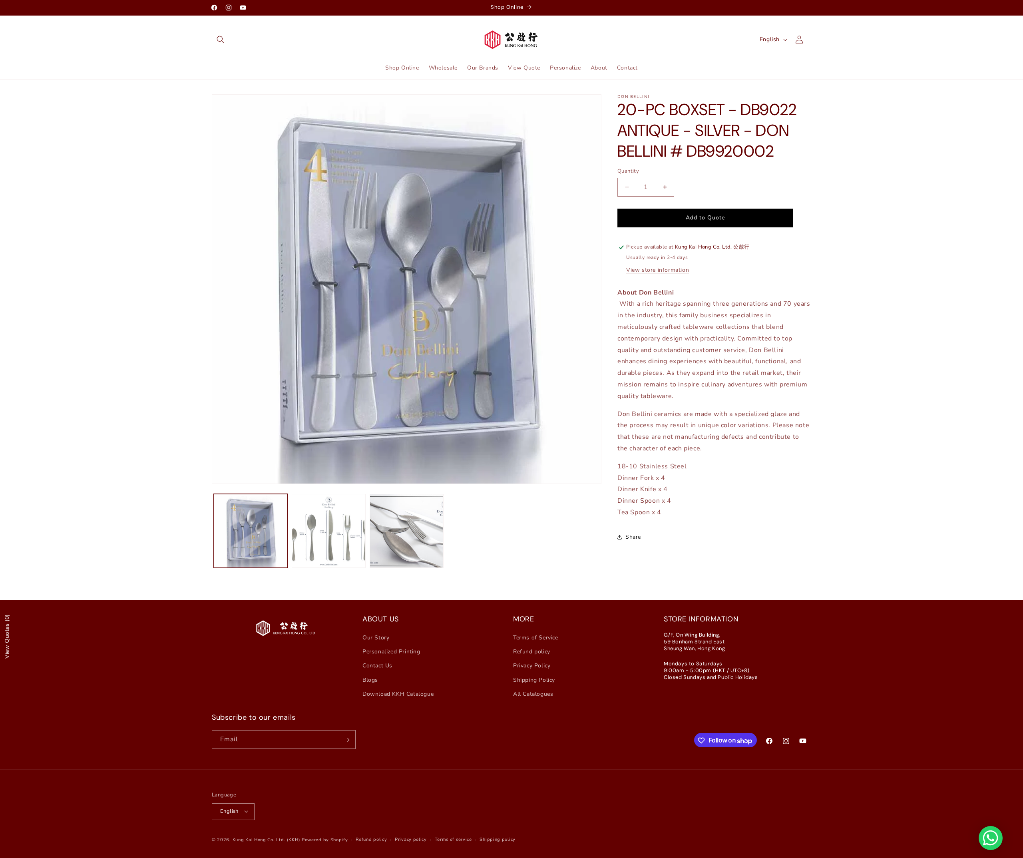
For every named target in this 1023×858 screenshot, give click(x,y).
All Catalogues (533, 694)
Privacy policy (411, 839)
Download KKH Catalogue (398, 694)
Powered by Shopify (325, 839)
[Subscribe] (346, 740)
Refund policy (531, 652)
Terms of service (453, 839)
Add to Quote (705, 217)
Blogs (370, 680)
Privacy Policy (531, 666)
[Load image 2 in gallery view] (329, 531)
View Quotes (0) (7, 636)
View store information (657, 269)
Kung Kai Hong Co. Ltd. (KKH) (267, 839)
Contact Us (377, 666)
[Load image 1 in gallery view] (251, 531)
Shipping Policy (534, 680)
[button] (220, 39)
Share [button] (633, 537)
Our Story (375, 637)
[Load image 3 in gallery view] (407, 531)
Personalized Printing (391, 652)
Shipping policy (497, 839)
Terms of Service (535, 637)
